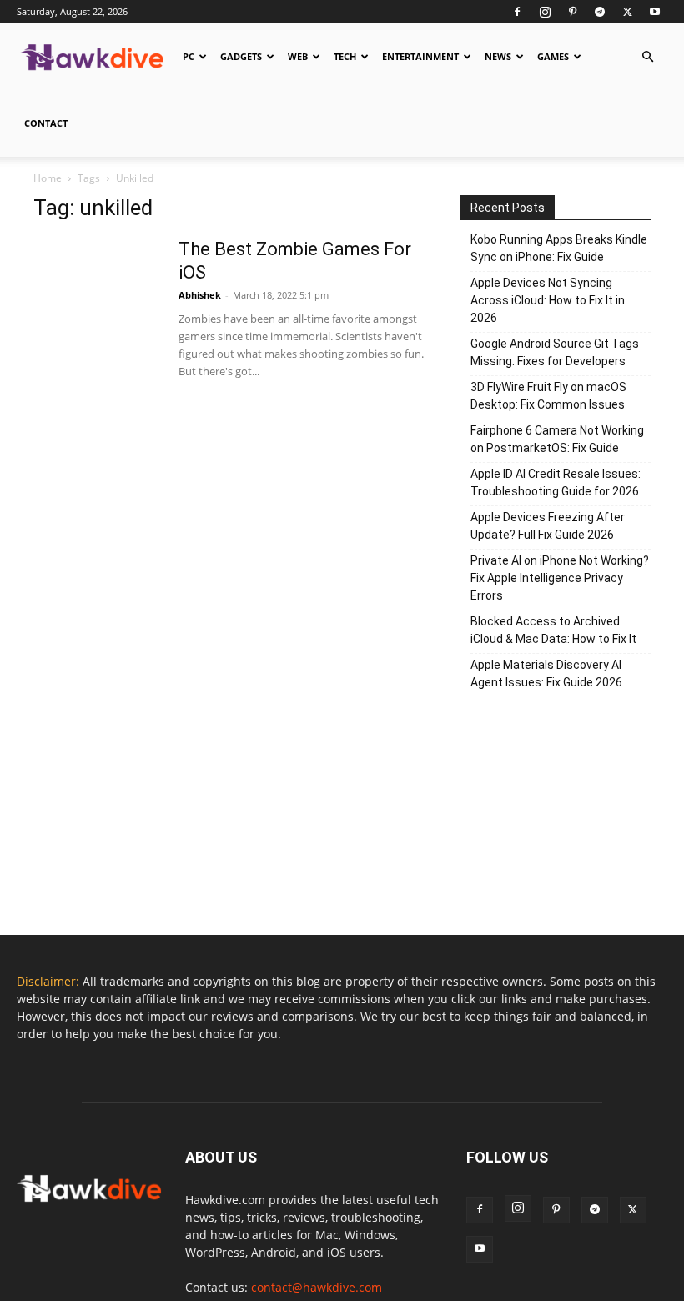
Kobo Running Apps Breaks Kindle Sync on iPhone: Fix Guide (558, 248)
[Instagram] (544, 11)
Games (553, 56)
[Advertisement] (555, 818)
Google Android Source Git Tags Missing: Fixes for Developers (554, 352)
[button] (647, 57)
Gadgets (241, 56)
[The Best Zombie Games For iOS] (95, 300)
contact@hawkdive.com (316, 1287)
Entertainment (420, 56)
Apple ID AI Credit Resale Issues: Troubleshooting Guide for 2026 (555, 482)
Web (298, 56)
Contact (46, 123)
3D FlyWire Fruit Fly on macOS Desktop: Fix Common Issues (548, 395)
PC (188, 56)
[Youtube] (654, 11)
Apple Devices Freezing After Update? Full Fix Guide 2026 (547, 525)
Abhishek (200, 295)
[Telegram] (599, 11)
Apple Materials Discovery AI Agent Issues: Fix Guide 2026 (546, 673)
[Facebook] (517, 11)
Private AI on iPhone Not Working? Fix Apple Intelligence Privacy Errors (559, 578)
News (498, 56)
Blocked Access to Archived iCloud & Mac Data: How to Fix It (553, 630)
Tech (345, 56)
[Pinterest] (572, 11)
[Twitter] (627, 11)
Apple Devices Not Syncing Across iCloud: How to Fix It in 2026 (547, 300)
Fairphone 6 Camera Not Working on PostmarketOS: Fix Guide (557, 439)
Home (47, 178)
